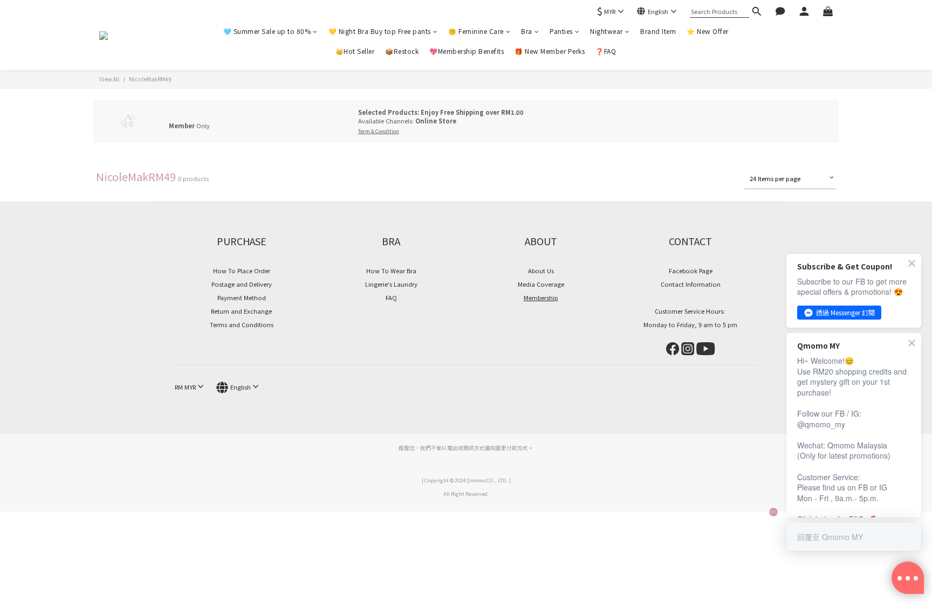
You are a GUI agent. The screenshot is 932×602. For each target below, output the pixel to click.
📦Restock (402, 51)
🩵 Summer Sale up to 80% (267, 31)
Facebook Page (690, 270)
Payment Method (241, 297)
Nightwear (606, 31)
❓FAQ (605, 51)
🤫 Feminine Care (476, 31)
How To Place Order (241, 270)
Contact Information (691, 284)
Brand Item (658, 31)
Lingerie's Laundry (391, 284)
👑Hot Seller (355, 51)
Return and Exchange (241, 311)
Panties (561, 31)
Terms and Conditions (241, 324)
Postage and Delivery (241, 284)
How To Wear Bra (391, 270)
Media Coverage (541, 284)
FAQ (391, 297)
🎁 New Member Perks (550, 51)
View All (109, 79)
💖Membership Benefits (466, 51)
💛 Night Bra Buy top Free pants (379, 31)
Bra (526, 31)
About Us (541, 270)
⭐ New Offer (708, 31)
